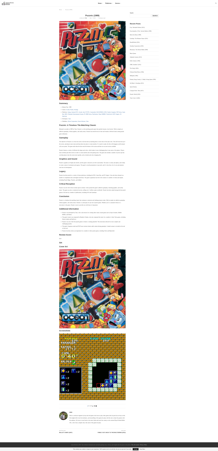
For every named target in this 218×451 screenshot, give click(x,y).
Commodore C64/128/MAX (97, 112)
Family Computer (111, 112)
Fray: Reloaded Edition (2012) (137, 27)
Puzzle (71, 109)
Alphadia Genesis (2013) (136, 57)
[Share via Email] (96, 406)
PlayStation (95, 114)
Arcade (68, 109)
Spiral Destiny (133, 87)
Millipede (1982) (134, 75)
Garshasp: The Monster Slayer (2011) (139, 38)
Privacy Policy (143, 444)
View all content (135, 444)
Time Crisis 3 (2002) (135, 98)
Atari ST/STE (86, 112)
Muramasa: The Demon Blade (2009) (139, 49)
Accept (135, 449)
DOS (105, 112)
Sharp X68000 (102, 114)
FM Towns (119, 112)
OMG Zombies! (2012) (135, 64)
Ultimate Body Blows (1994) (137, 72)
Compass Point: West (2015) (137, 90)
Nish (86, 18)
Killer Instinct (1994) (135, 61)
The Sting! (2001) (134, 68)
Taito (69, 118)
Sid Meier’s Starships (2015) (137, 83)
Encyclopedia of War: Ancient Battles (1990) (140, 31)
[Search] (216, 3)
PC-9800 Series (88, 114)
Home (60, 9)
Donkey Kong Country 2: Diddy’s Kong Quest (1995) (143, 79)
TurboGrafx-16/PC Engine (112, 114)
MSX (66, 114)
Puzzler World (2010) (135, 94)
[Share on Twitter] (92, 406)
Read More (142, 449)
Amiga (69, 112)
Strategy (76, 109)
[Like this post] (89, 406)
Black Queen (133, 53)
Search (131, 13)
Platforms (108, 3)
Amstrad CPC (74, 112)
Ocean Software (81, 121)
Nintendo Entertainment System (75, 114)
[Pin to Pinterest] (94, 406)
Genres (117, 3)
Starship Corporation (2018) (136, 46)
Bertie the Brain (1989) (135, 34)
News (100, 3)
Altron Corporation (72, 121)
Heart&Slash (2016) (135, 42)
